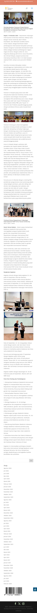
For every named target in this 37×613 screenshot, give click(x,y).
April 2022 (7, 555)
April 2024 (7, 528)
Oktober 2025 (7, 494)
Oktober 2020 (7, 570)
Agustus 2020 (7, 576)
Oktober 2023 (7, 542)
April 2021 (7, 557)
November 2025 (8, 492)
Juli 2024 (6, 523)
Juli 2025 (6, 502)
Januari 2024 (7, 536)
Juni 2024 (6, 526)
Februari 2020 (8, 583)
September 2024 (8, 518)
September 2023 (8, 544)
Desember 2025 (8, 489)
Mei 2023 (6, 549)
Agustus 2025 (7, 500)
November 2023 (8, 539)
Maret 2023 (7, 552)
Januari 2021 (7, 562)
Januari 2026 (7, 486)
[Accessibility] (35, 589)
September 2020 (8, 573)
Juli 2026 (6, 471)
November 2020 (8, 568)
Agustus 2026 (7, 468)
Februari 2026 (8, 484)
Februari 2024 (8, 534)
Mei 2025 (6, 505)
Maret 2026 (7, 481)
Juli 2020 (6, 578)
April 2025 (7, 507)
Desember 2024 (8, 513)
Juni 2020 (6, 581)
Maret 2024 (7, 531)
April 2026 (7, 478)
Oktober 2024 (7, 515)
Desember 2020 (8, 565)
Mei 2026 (6, 476)
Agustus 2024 (7, 520)
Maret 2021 (7, 560)
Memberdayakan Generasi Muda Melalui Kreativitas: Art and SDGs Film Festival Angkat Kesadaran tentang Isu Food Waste (18, 28)
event (13, 32)
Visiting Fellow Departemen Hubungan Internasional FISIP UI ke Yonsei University (17, 221)
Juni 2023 (6, 547)
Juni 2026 (6, 473)
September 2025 (8, 497)
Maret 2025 (7, 510)
